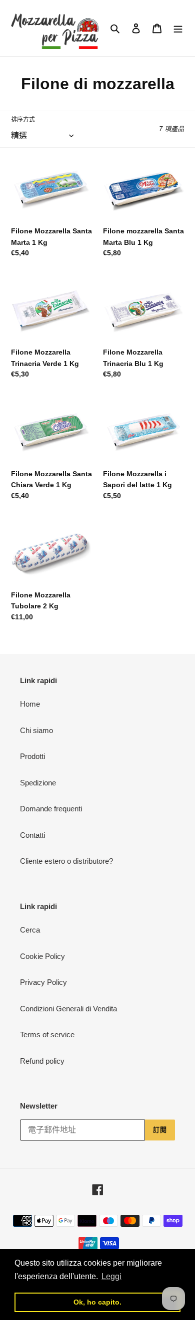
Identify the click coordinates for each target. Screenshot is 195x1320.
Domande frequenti (51, 808)
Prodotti (32, 756)
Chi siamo (36, 730)
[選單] (178, 28)
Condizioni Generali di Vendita (68, 1008)
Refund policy (42, 1061)
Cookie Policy (42, 956)
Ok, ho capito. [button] (98, 1302)
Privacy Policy (43, 982)
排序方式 (23, 119)
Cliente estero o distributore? (66, 861)
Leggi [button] (112, 1276)
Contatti (32, 835)
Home (30, 704)
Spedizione (38, 782)
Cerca (30, 930)
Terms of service (47, 1034)
